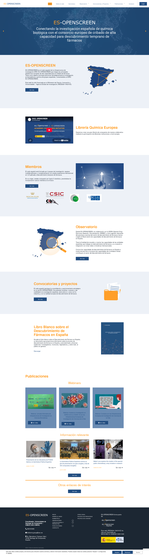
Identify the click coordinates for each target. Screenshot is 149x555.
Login (143, 4)
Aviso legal (81, 514)
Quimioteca (72, 4)
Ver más (31, 90)
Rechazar (127, 552)
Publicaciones (119, 4)
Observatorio (83, 4)
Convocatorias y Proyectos (101, 4)
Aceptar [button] (117, 552)
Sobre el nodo (60, 4)
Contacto (131, 4)
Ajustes (138, 552)
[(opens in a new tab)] (41, 416)
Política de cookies (84, 518)
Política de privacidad (85, 516)
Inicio (50, 4)
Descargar (37, 351)
